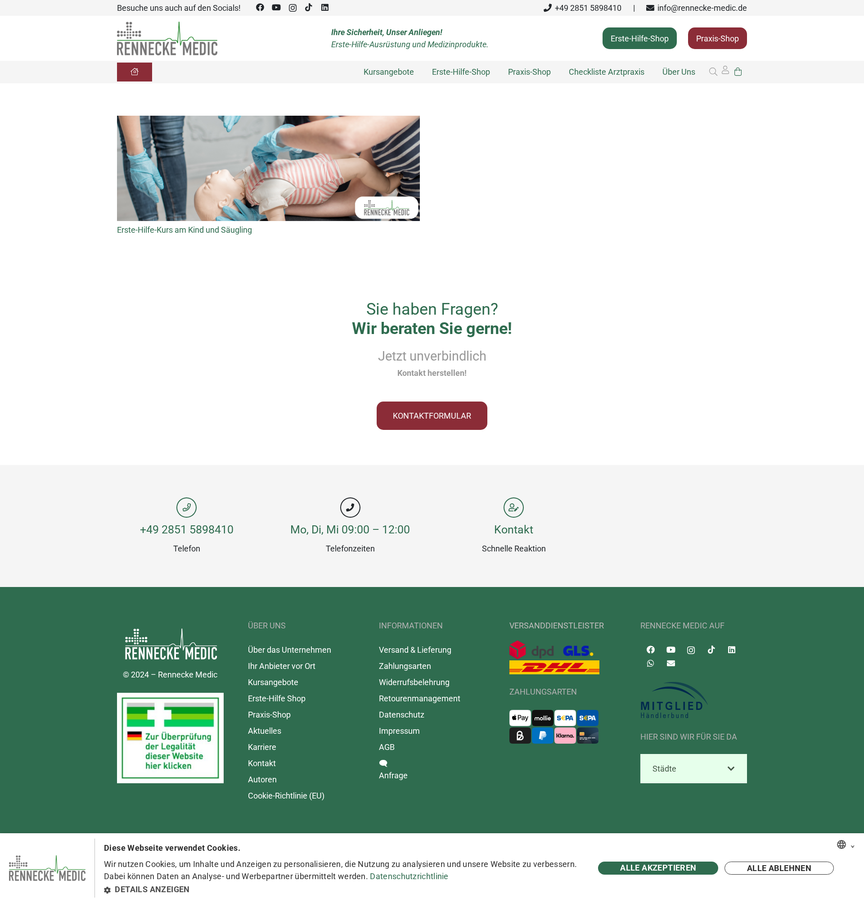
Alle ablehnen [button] (779, 868)
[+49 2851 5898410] (186, 507)
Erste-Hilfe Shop (277, 698)
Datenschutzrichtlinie (409, 876)
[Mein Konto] (725, 72)
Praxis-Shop (269, 714)
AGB (387, 747)
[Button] (134, 72)
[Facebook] (260, 7)
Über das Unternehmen (289, 650)
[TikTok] (309, 7)
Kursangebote (273, 682)
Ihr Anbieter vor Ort (281, 666)
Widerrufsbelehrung (414, 682)
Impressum (399, 731)
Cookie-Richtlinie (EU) (286, 795)
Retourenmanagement (419, 698)
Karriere (262, 747)
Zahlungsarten (405, 666)
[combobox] (841, 844)
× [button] (852, 845)
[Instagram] (292, 8)
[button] (713, 72)
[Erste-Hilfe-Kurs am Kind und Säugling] (268, 121)
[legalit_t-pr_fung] (170, 738)
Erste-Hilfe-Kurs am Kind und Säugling (184, 230)
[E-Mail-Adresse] (671, 663)
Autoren (262, 779)
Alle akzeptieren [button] (658, 867)
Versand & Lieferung (415, 650)
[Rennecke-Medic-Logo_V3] (167, 38)
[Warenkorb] (738, 72)
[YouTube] (276, 7)
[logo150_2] (693, 700)
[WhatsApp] (650, 663)
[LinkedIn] (325, 7)
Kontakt (513, 529)
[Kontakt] (514, 507)
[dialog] (432, 868)
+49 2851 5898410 (187, 529)
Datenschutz (401, 714)
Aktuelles (264, 731)
